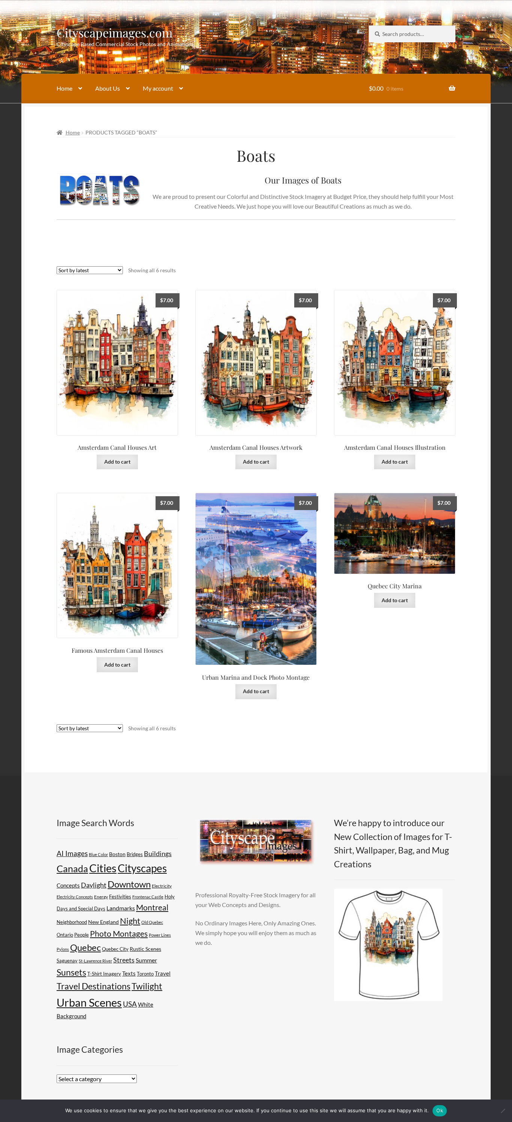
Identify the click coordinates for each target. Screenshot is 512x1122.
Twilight (147, 986)
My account (158, 88)
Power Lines (160, 935)
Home (64, 88)
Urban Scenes (89, 1002)
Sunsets (71, 972)
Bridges (135, 854)
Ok (439, 1110)
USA (130, 1004)
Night (130, 921)
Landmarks (120, 908)
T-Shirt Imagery (104, 974)
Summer (146, 960)
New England (103, 922)
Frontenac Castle (147, 896)
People (81, 935)
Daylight (93, 885)
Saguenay (67, 961)
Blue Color (98, 854)
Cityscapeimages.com (114, 32)
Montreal (152, 907)
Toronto (145, 974)
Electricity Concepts (75, 896)
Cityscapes (142, 868)
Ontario (65, 935)
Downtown (129, 884)
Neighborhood (72, 922)
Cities (103, 868)
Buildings (158, 854)
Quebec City (115, 949)
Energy (101, 897)
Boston (117, 854)
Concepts (68, 885)
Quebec (85, 947)
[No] (502, 1111)
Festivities (120, 897)
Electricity (162, 886)
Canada (72, 868)
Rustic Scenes (145, 949)
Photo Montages (119, 933)
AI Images (72, 853)
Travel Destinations (93, 986)
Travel (163, 973)
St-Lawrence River (95, 960)
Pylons (63, 949)
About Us (107, 88)
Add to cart (117, 461)
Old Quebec (152, 922)
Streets (124, 960)
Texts (129, 973)
